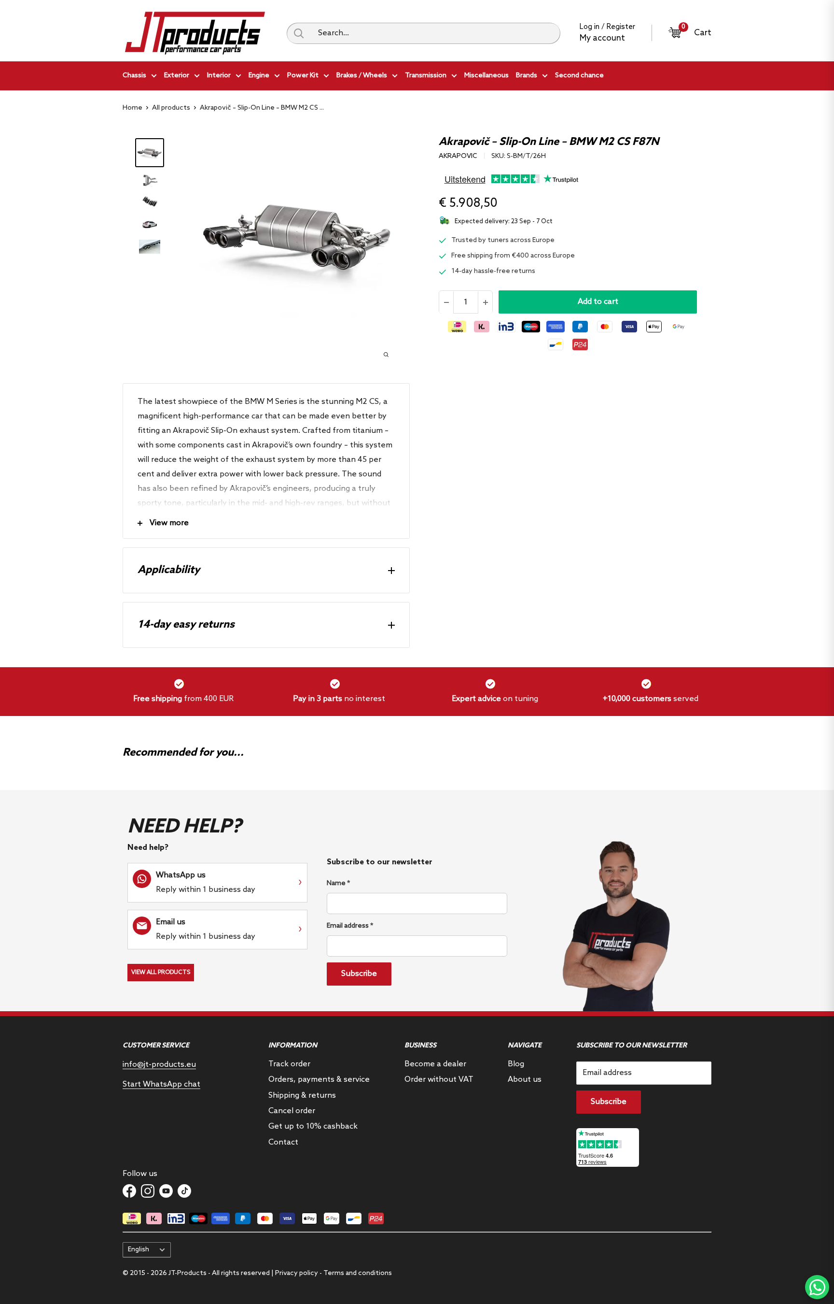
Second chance (579, 76)
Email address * (350, 926)
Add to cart (598, 302)
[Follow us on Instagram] (147, 1191)
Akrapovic (458, 156)
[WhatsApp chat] (817, 1287)
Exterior (176, 76)
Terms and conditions (357, 1273)
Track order (289, 1064)
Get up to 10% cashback (313, 1126)
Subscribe (359, 973)
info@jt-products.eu (159, 1064)
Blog (516, 1064)
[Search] (299, 33)
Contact (283, 1142)
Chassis (134, 76)
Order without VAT (438, 1079)
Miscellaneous (486, 76)
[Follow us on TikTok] (184, 1191)
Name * (338, 883)
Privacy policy (297, 1273)
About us (525, 1079)
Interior (219, 76)
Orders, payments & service (319, 1079)
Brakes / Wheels (361, 76)
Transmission (425, 76)
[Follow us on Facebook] (129, 1191)
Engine (259, 76)
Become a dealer (435, 1064)
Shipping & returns (302, 1095)
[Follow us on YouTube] (166, 1191)
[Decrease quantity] (446, 302)
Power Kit (303, 76)
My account (602, 38)
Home (132, 108)
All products (171, 108)
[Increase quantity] (485, 302)
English (138, 1249)
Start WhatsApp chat (161, 1084)
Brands (526, 76)
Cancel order (291, 1111)
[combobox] (435, 33)
